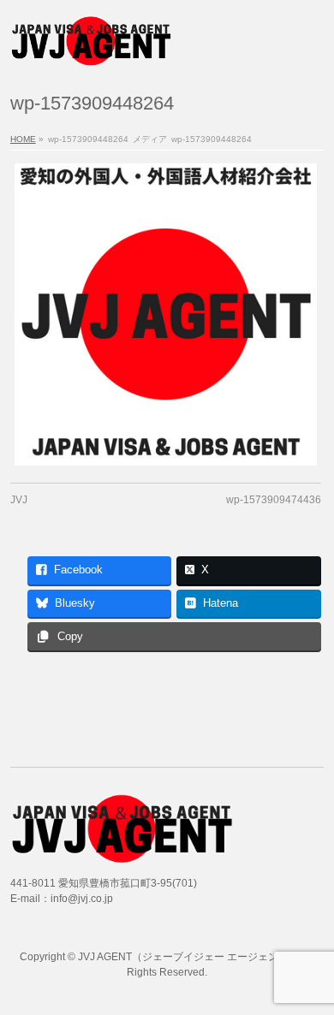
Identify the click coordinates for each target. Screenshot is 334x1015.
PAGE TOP (310, 967)
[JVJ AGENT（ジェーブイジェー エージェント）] (90, 47)
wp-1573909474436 (273, 500)
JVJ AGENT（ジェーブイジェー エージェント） (188, 957)
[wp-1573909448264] (166, 314)
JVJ (18, 500)
